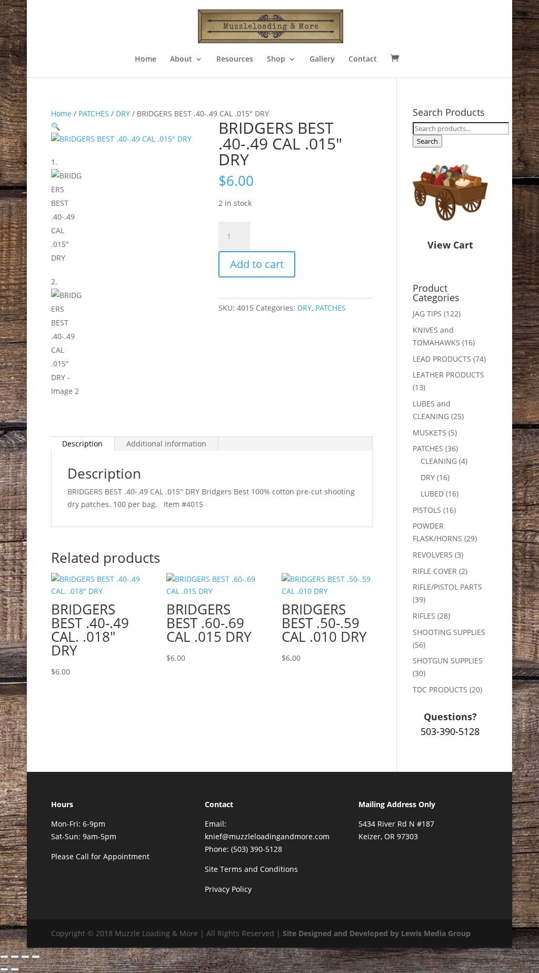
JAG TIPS (427, 314)
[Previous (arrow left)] (4, 969)
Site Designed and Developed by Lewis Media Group (377, 933)
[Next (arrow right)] (15, 969)
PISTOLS (427, 510)
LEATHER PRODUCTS (448, 375)
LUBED (432, 494)
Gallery (322, 59)
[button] (55, 126)
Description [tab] (82, 444)
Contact (362, 59)
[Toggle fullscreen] (15, 956)
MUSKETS (429, 433)
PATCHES (93, 113)
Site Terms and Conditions (251, 869)
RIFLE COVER (435, 571)
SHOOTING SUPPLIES (449, 632)
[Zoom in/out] (4, 956)
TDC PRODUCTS (440, 689)
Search (427, 141)
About (181, 59)
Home (145, 59)
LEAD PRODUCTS (442, 359)
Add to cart (257, 264)
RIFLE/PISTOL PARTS (447, 587)
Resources (234, 59)
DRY (123, 113)
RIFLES (424, 616)
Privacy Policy (228, 889)
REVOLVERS (433, 555)
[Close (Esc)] (36, 956)
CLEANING (439, 461)
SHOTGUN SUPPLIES (448, 661)
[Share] (25, 956)
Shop (276, 59)
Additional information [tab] (166, 444)
